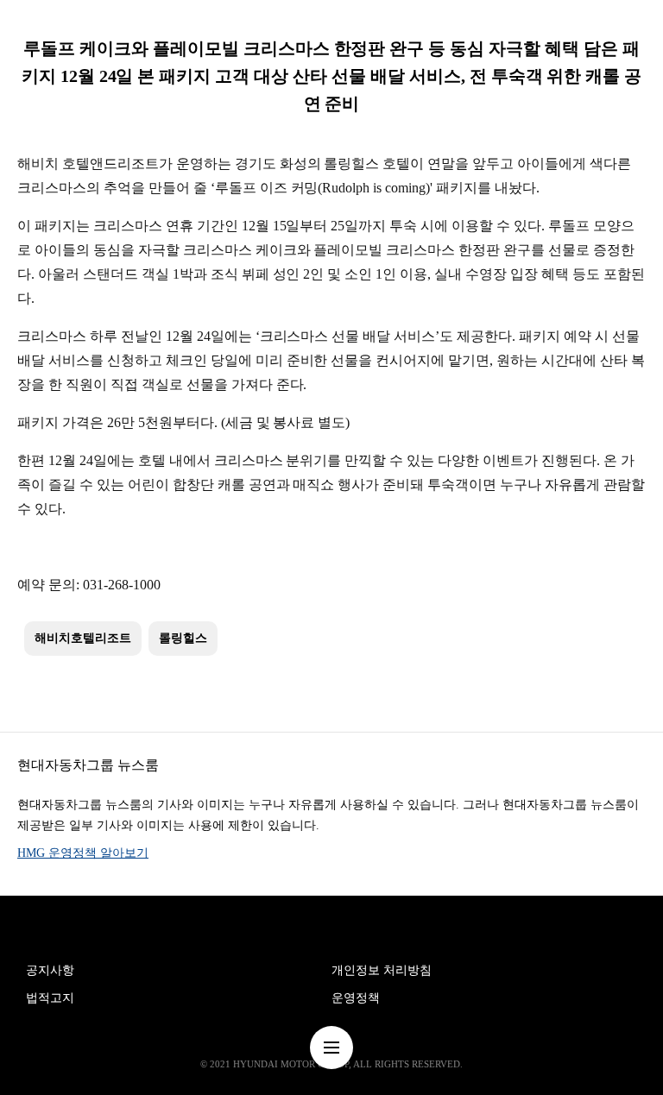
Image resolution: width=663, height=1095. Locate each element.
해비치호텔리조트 (83, 638)
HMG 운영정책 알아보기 (82, 852)
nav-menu (331, 1047)
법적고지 (50, 997)
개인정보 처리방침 (382, 970)
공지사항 (50, 970)
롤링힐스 (183, 638)
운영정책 (356, 997)
